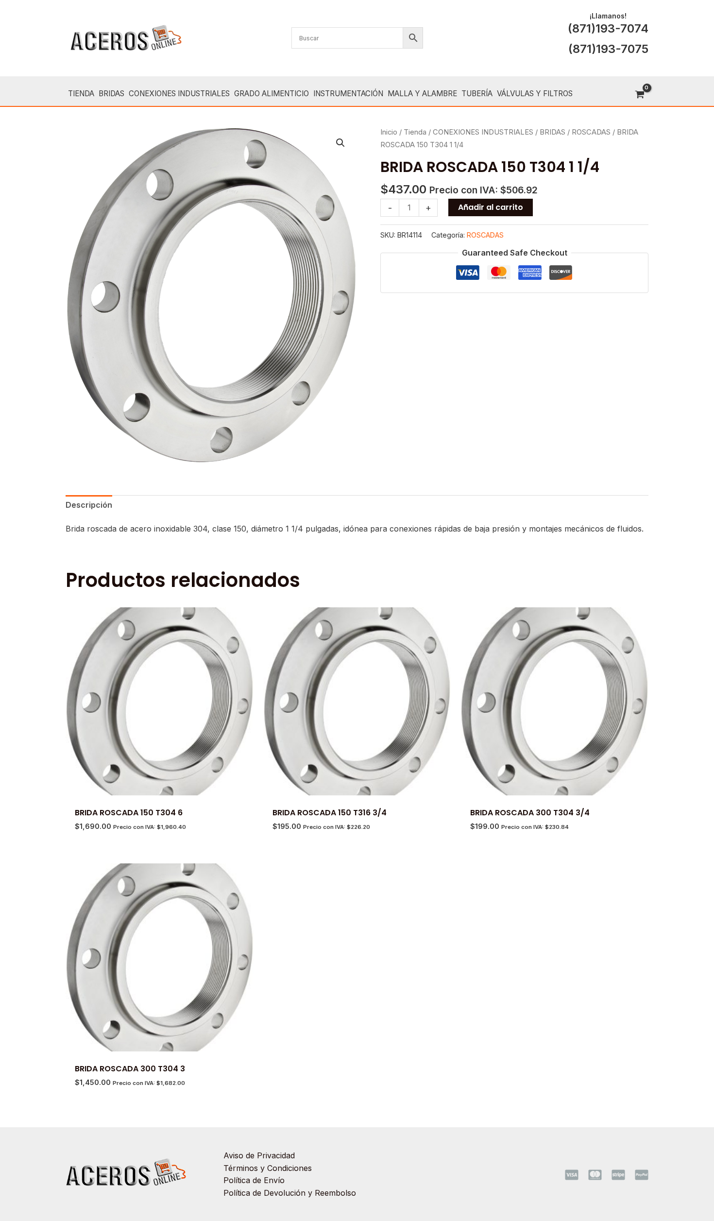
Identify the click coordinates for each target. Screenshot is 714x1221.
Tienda (415, 132)
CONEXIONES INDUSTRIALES (483, 132)
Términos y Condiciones (267, 1168)
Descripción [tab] (89, 505)
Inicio (388, 132)
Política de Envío (254, 1180)
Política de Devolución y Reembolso (289, 1193)
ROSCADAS (591, 132)
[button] (340, 143)
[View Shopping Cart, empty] (639, 94)
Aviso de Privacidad (259, 1155)
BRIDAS (552, 132)
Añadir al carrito (490, 207)
